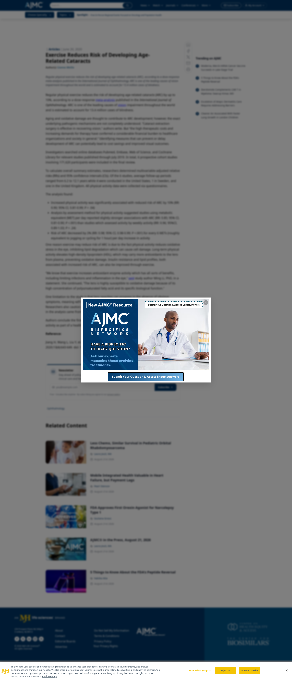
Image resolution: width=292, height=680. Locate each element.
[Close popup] (205, 302)
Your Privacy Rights (199, 670)
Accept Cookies (249, 670)
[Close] (286, 670)
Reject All (226, 670)
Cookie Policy (49, 676)
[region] (146, 671)
